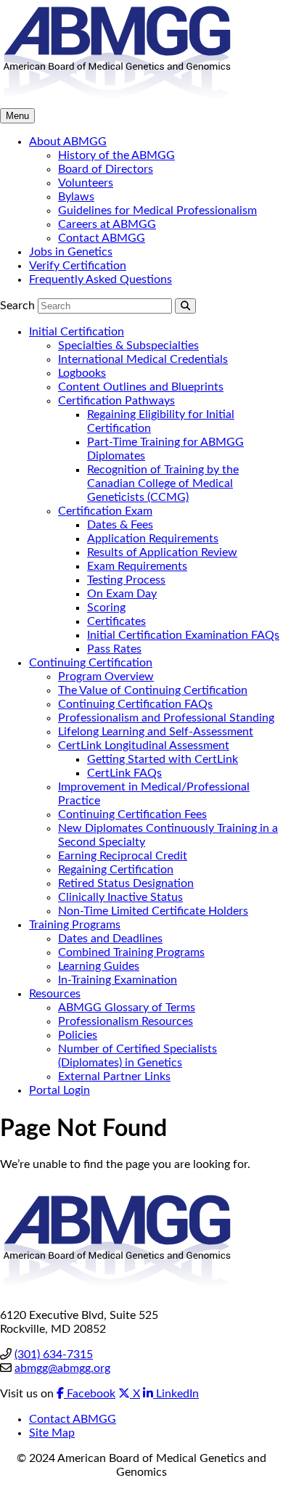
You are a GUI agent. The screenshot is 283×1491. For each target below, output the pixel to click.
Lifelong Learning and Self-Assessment (155, 732)
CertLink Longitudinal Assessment (143, 745)
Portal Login (59, 1090)
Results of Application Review (162, 552)
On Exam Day (122, 594)
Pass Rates (114, 649)
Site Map (52, 1433)
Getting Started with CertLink (162, 759)
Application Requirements (152, 538)
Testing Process (126, 580)
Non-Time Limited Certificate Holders (153, 911)
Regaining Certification (115, 869)
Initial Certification (76, 332)
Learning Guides (98, 966)
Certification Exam (105, 511)
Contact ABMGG (101, 238)
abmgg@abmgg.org (62, 1368)
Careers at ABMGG (107, 224)
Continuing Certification (90, 663)
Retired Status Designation (126, 883)
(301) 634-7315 (54, 1354)
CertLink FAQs (124, 773)
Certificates (116, 621)
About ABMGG (68, 141)
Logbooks (82, 373)
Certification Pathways (116, 401)
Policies (77, 1035)
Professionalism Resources (125, 1021)
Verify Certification (77, 265)
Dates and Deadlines (110, 938)
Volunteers (85, 183)
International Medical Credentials (143, 359)
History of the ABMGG (116, 155)
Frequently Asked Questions (100, 279)
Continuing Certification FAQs (135, 704)
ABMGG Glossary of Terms (126, 1007)
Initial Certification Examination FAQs (183, 635)
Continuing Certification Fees (132, 814)
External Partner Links (114, 1076)
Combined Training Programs (131, 952)
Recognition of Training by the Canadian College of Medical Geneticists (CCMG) (163, 483)
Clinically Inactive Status (120, 897)
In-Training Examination (117, 980)
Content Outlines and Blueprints (140, 387)
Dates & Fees (120, 525)
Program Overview (106, 676)
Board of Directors (105, 169)
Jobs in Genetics (70, 252)
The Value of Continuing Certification (152, 690)
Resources (55, 994)
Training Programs (74, 925)
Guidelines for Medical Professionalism (157, 210)
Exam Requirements (137, 566)
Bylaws (76, 197)
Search (17, 305)
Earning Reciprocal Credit (122, 856)
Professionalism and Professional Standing (166, 718)
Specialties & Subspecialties (128, 345)
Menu (17, 115)
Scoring (106, 607)
